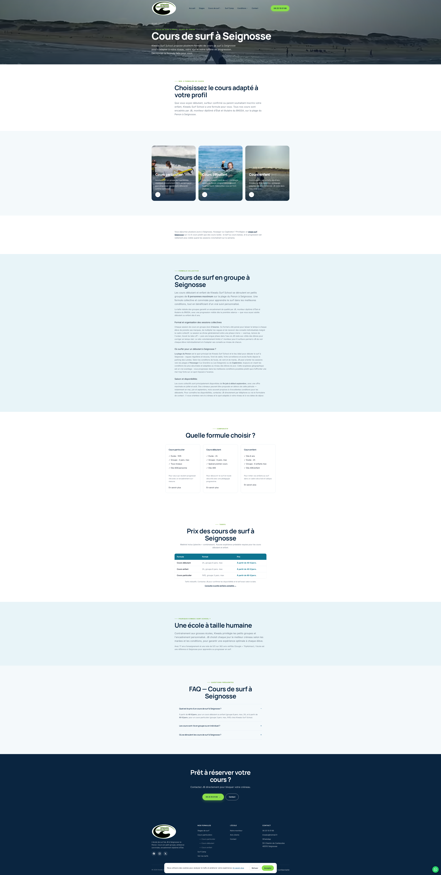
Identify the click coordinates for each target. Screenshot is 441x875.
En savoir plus (175, 487)
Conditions (241, 8)
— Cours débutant (206, 843)
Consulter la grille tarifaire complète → (220, 586)
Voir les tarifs (203, 856)
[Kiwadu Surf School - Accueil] (164, 8)
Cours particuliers (205, 835)
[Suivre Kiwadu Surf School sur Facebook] (154, 853)
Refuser (255, 868)
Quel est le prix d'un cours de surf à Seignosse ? (200, 708)
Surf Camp (229, 8)
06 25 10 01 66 (280, 8)
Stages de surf (203, 831)
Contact (255, 8)
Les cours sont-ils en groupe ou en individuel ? (199, 726)
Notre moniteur (236, 831)
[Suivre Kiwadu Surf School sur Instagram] (159, 853)
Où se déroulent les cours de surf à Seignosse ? (200, 734)
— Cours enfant (205, 847)
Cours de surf (213, 8)
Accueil (192, 8)
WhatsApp (266, 839)
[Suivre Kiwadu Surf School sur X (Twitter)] (165, 853)
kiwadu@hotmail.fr (269, 835)
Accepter (267, 868)
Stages (202, 8)
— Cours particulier (207, 839)
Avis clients (234, 835)
